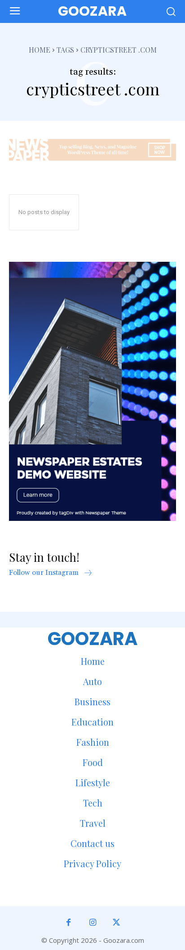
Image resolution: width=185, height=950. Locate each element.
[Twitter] (116, 922)
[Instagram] (92, 922)
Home (39, 49)
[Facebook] (68, 922)
